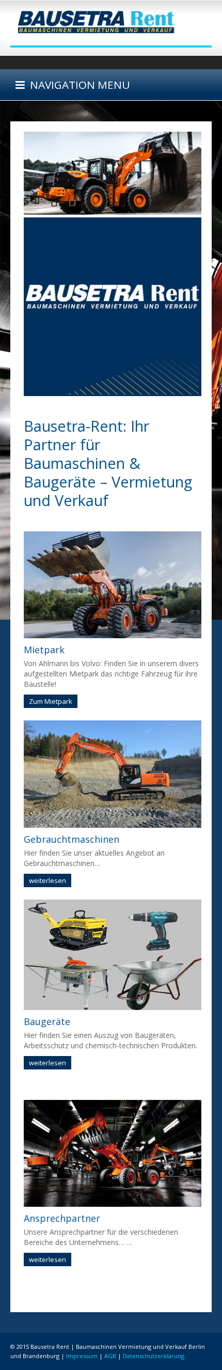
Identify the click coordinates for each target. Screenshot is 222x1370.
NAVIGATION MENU (77, 84)
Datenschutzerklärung (153, 1356)
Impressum (82, 1356)
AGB (110, 1356)
